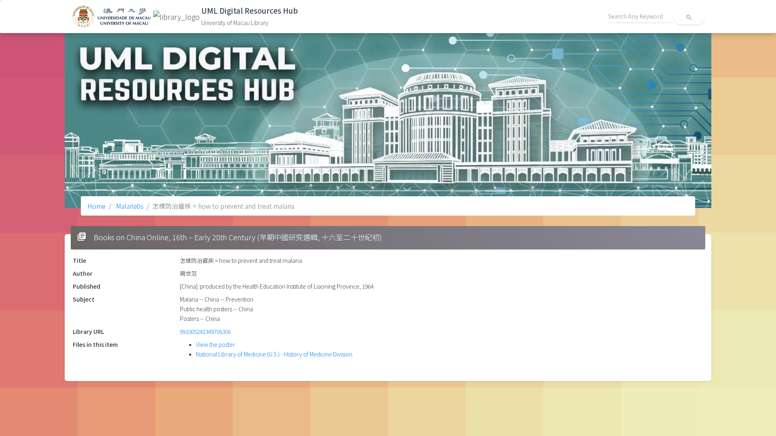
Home (96, 206)
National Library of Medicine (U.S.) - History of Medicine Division (274, 354)
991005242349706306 (205, 331)
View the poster (215, 344)
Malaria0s (128, 206)
